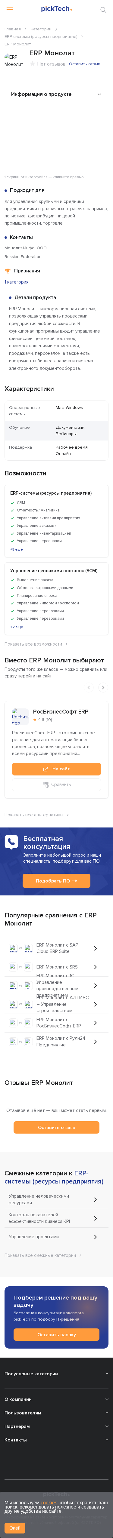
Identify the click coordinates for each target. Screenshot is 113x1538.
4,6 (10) (45, 719)
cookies (49, 1502)
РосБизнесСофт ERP (61, 711)
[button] (103, 118)
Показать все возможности (33, 644)
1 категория (17, 282)
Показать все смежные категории (40, 1255)
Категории (41, 29)
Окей (14, 1528)
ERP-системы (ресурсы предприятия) (41, 36)
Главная (13, 29)
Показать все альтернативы (34, 815)
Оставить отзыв (84, 63)
